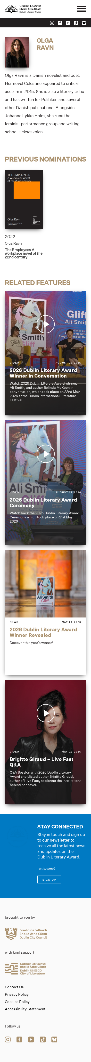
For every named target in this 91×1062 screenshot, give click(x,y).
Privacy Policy (17, 994)
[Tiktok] (76, 23)
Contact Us (14, 987)
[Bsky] (84, 23)
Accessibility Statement (25, 1009)
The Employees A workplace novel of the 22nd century (23, 253)
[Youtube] (68, 23)
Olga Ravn (13, 243)
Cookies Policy (17, 1002)
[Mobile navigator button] (81, 9)
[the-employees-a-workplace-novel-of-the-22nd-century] (24, 199)
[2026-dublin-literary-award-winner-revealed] (45, 612)
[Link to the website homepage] (34, 9)
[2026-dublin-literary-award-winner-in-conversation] (45, 353)
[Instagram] (52, 23)
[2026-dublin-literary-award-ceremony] (45, 482)
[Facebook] (60, 23)
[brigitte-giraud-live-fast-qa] (45, 742)
